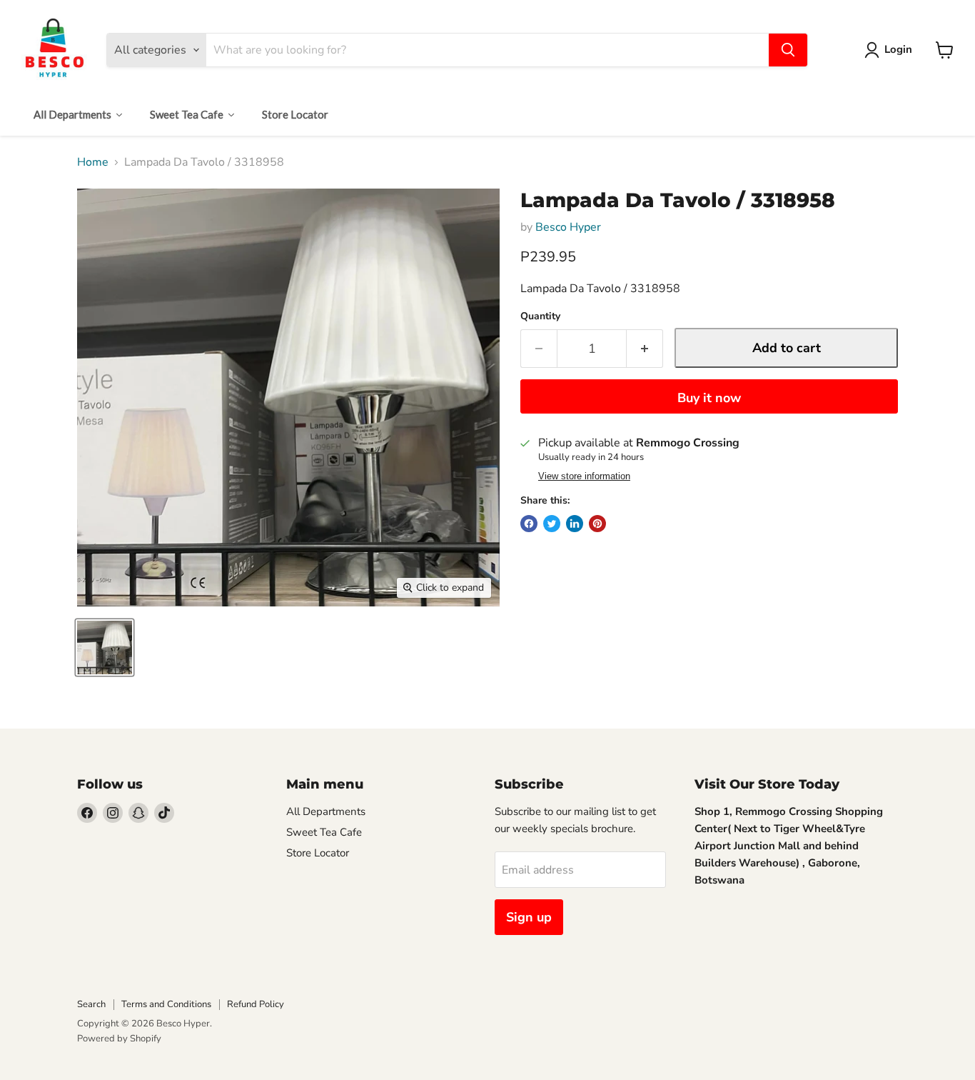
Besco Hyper (568, 227)
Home (92, 162)
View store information (584, 476)
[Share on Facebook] (528, 523)
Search (91, 1004)
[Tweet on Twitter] (551, 523)
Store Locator (317, 853)
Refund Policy (255, 1004)
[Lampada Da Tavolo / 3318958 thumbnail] (104, 647)
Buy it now (709, 397)
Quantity (540, 316)
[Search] (788, 50)
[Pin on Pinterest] (597, 523)
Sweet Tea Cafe (324, 832)
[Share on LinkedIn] (574, 523)
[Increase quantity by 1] (645, 349)
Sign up (529, 917)
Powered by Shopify (119, 1038)
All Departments (325, 811)
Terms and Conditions (166, 1004)
